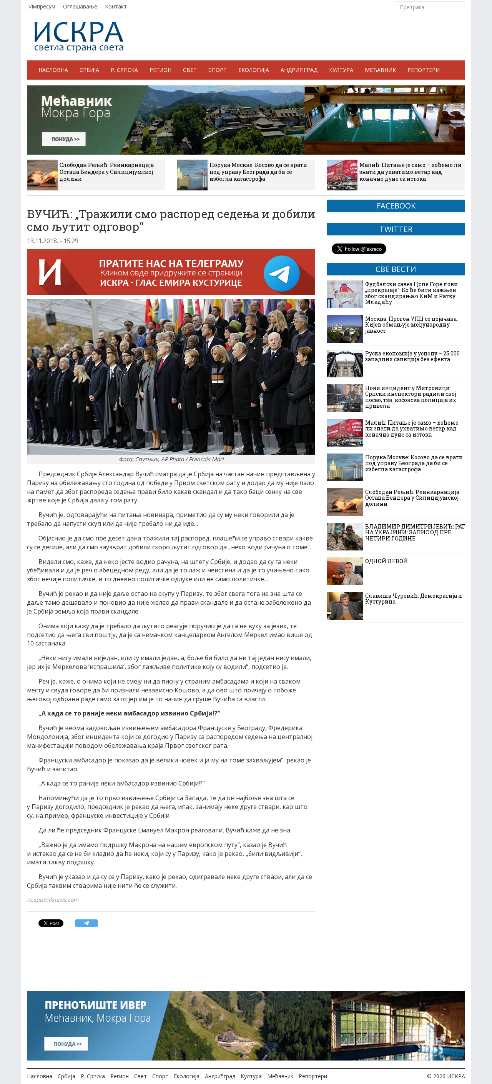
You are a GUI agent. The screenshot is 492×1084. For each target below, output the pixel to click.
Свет (190, 69)
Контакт (116, 6)
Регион (160, 69)
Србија (89, 69)
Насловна (53, 69)
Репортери (423, 69)
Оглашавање (80, 6)
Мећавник (380, 69)
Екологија (253, 69)
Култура (341, 69)
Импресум (42, 6)
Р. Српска (124, 69)
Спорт (217, 69)
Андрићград (299, 69)
